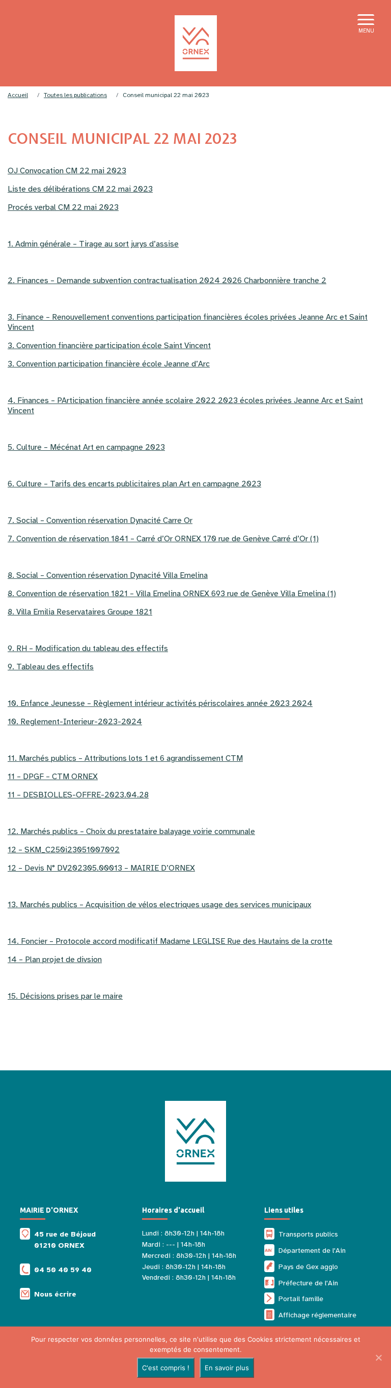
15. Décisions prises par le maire (65, 996)
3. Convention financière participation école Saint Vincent (109, 346)
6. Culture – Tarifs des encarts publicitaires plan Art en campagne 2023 (134, 484)
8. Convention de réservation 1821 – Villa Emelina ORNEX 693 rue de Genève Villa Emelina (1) (172, 594)
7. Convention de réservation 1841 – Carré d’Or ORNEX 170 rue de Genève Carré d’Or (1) (163, 539)
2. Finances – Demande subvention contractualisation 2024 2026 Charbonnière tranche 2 (167, 280)
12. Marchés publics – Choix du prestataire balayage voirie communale (131, 831)
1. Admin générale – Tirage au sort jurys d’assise (93, 244)
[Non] (378, 1357)
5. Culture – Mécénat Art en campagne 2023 (86, 447)
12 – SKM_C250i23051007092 (64, 850)
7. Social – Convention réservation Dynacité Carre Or (100, 520)
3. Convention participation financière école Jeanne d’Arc (109, 364)
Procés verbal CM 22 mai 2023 (63, 207)
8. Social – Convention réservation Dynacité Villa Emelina (108, 575)
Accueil (18, 95)
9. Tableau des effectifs (51, 667)
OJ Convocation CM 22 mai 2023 (67, 171)
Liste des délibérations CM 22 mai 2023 (80, 189)
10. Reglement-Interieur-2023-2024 (75, 722)
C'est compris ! (165, 1368)
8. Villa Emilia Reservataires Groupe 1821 (80, 612)
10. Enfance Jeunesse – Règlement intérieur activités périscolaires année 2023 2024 (160, 703)
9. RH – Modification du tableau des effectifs (88, 648)
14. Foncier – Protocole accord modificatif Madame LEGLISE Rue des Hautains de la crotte (170, 941)
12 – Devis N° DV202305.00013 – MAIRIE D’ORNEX (101, 868)
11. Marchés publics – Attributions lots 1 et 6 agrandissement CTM (125, 758)
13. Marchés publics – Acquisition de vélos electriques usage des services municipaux (159, 905)
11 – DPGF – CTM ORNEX (53, 777)
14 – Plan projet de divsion (55, 959)
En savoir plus (227, 1368)
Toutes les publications (75, 95)
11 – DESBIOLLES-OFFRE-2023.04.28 (78, 795)
